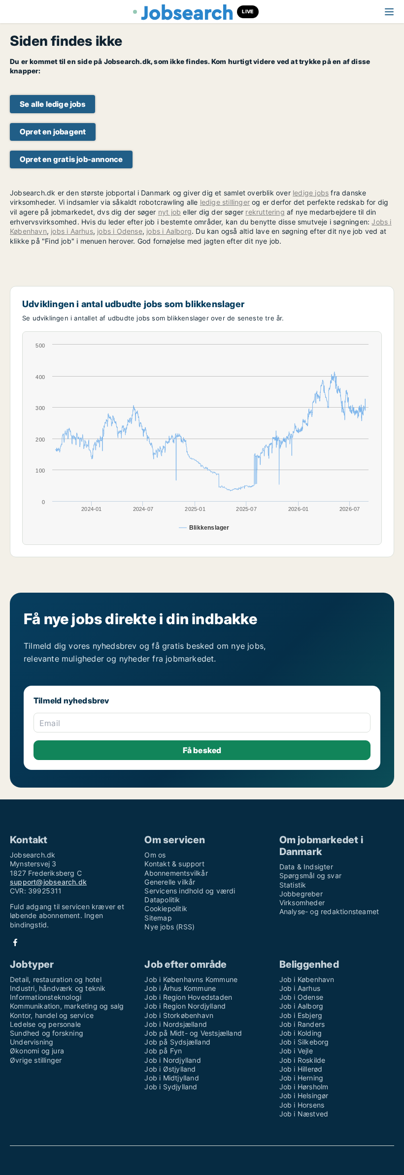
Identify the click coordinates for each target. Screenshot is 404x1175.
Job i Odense (301, 997)
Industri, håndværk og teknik (58, 988)
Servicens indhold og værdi (189, 891)
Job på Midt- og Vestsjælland (193, 1033)
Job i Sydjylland (170, 1086)
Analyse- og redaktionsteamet (329, 911)
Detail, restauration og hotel (55, 979)
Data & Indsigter (306, 866)
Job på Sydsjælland (177, 1042)
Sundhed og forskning (46, 1033)
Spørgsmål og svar (310, 875)
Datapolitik (162, 899)
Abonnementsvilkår (175, 873)
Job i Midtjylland (171, 1078)
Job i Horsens (302, 1105)
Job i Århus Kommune (180, 988)
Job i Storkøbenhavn (178, 1015)
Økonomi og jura (37, 1051)
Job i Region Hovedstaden (188, 997)
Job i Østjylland (170, 1069)
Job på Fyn (163, 1051)
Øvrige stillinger (36, 1060)
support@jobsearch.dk (48, 882)
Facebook (15, 942)
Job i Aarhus (299, 988)
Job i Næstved (304, 1114)
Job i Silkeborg (304, 1042)
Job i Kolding (300, 1033)
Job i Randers (302, 1024)
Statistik (292, 885)
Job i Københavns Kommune (190, 979)
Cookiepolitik (165, 908)
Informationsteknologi (45, 997)
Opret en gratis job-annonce (71, 159)
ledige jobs (311, 193)
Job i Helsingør (304, 1095)
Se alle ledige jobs (52, 104)
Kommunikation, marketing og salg (67, 1006)
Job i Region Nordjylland (185, 1006)
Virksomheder (302, 902)
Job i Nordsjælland (175, 1024)
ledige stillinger (225, 202)
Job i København (307, 979)
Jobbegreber (301, 893)
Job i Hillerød (301, 1069)
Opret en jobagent (53, 131)
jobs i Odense (119, 231)
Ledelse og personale (45, 1024)
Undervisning (31, 1042)
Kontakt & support (174, 863)
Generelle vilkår (169, 882)
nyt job (169, 212)
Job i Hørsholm (304, 1086)
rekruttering (264, 212)
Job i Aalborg (301, 1006)
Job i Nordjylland (172, 1060)
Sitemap (157, 918)
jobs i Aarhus (72, 231)
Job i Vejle (296, 1051)
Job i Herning (301, 1078)
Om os (155, 855)
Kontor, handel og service (52, 1015)
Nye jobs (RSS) (169, 926)
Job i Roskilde (302, 1060)
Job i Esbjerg (301, 1015)
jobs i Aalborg (169, 231)
